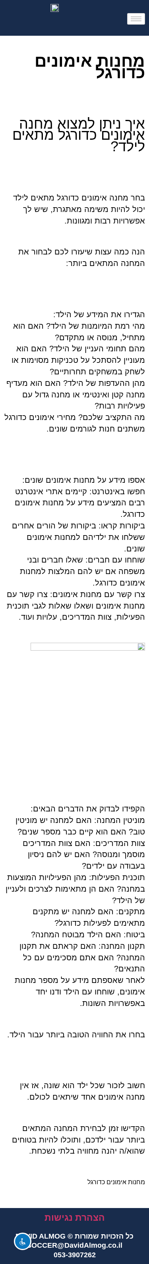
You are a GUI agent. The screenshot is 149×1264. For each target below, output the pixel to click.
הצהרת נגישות (75, 1217)
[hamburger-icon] (136, 19)
